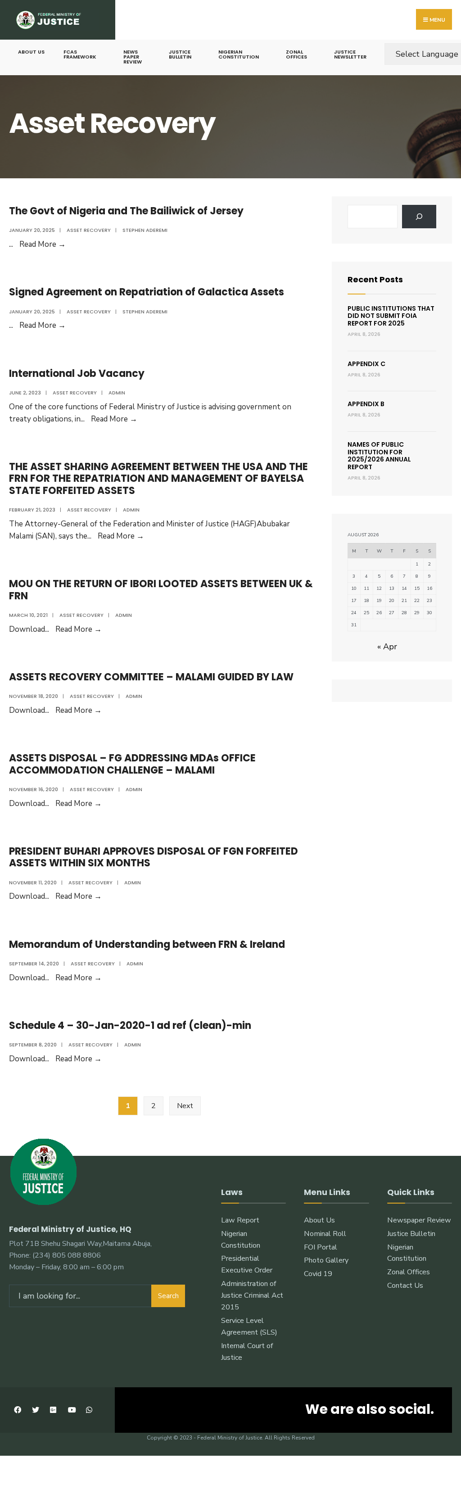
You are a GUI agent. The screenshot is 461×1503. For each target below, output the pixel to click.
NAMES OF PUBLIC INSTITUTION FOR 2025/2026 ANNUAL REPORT (379, 455)
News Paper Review (132, 56)
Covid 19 (318, 1274)
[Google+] (53, 1410)
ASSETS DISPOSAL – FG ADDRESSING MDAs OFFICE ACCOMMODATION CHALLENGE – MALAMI (132, 764)
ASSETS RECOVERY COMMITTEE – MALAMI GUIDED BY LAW (151, 677)
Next (185, 1106)
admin (116, 392)
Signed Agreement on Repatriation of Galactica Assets (146, 292)
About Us (31, 51)
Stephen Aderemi (144, 230)
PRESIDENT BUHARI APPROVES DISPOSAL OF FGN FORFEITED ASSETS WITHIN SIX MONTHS (153, 857)
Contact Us (405, 1285)
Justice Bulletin (180, 54)
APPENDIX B (366, 403)
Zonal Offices (296, 54)
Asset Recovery (89, 230)
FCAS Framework (79, 54)
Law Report (240, 1220)
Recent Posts (375, 279)
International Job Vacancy (77, 373)
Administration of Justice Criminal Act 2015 (252, 1295)
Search (168, 1295)
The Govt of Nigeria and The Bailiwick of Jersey (126, 211)
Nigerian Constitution (238, 54)
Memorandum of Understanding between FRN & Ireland (147, 944)
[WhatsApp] (89, 1410)
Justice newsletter (350, 54)
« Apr (387, 646)
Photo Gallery (326, 1260)
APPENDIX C (366, 363)
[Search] (419, 216)
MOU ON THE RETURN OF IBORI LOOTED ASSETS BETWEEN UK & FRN (161, 589)
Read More (42, 244)
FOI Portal (320, 1247)
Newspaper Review (419, 1220)
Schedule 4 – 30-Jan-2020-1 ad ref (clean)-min (130, 1025)
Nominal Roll (325, 1234)
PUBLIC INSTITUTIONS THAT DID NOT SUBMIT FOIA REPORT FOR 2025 (391, 316)
